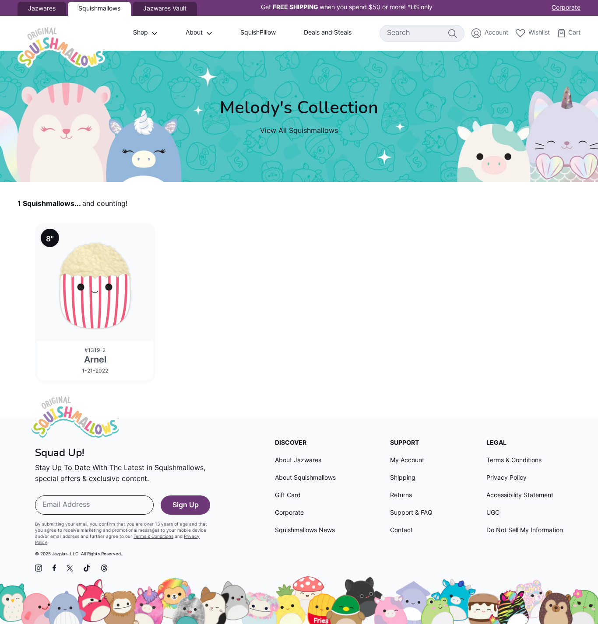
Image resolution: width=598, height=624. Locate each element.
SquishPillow (258, 33)
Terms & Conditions (153, 536)
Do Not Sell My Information (524, 530)
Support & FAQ (411, 513)
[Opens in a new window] (38, 568)
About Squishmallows (305, 478)
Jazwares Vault (164, 9)
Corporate (566, 8)
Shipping (402, 478)
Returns (401, 495)
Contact (401, 530)
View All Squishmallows (299, 131)
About (194, 33)
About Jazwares (298, 460)
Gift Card (288, 495)
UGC (493, 513)
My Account (407, 460)
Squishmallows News (305, 530)
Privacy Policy (506, 478)
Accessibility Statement (519, 495)
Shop (140, 33)
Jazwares (42, 9)
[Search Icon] (452, 33)
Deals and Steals (328, 33)
